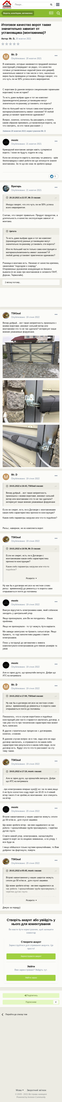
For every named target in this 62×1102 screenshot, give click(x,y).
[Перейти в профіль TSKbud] (6, 315)
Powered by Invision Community (31, 1097)
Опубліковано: (26, 58)
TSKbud (16, 313)
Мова (19, 1090)
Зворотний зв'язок (36, 1090)
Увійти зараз (31, 978)
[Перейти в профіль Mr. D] (6, 56)
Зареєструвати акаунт (31, 956)
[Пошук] (51, 4)
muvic (14, 140)
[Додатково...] (56, 56)
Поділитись (32, 995)
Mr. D (11, 38)
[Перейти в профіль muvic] (6, 142)
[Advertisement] (26, 299)
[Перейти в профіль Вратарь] (6, 188)
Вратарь (16, 186)
